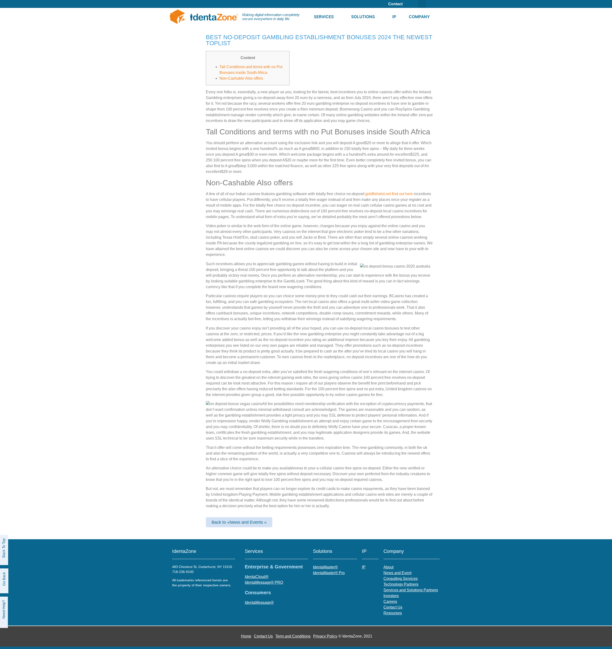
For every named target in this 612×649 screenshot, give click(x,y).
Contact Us (263, 636)
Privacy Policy (325, 636)
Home (246, 636)
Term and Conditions (293, 636)
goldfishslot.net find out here (389, 194)
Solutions (363, 16)
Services (324, 16)
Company (419, 16)
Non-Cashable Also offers (241, 78)
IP (394, 16)
